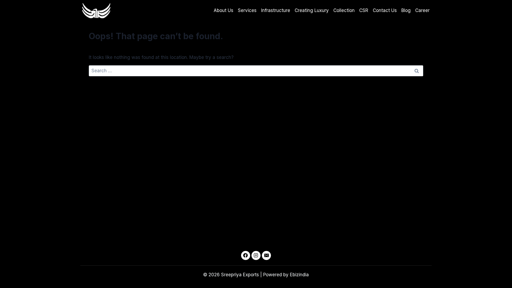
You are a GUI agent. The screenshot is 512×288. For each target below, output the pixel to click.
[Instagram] (256, 255)
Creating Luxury (312, 10)
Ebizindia (299, 274)
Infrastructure (275, 10)
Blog (406, 10)
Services (247, 10)
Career (422, 10)
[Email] (266, 255)
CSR (363, 10)
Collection (344, 10)
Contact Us (385, 10)
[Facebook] (245, 255)
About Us (223, 10)
